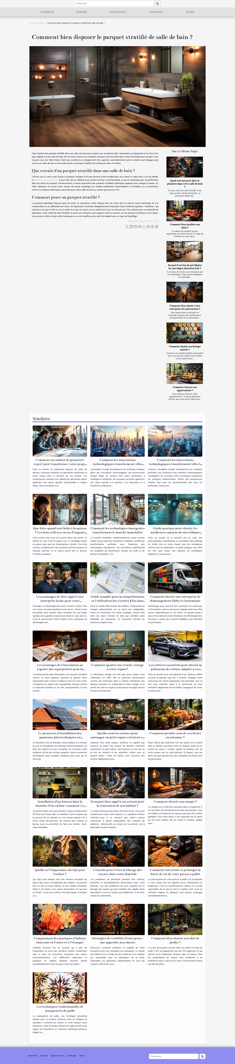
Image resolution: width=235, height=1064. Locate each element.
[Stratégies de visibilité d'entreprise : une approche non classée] (117, 919)
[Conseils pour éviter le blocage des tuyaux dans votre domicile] (117, 850)
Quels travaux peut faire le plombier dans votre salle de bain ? (185, 183)
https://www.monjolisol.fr (46, 180)
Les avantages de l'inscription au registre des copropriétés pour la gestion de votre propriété (60, 669)
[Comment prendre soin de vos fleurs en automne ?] (175, 714)
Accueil (32, 23)
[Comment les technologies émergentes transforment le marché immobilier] (117, 509)
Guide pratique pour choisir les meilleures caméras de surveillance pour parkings (175, 532)
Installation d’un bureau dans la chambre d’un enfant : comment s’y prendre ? (59, 806)
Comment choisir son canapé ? (175, 801)
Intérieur (47, 12)
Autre (190, 12)
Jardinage (156, 12)
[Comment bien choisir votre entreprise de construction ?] (184, 292)
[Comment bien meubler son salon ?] (184, 210)
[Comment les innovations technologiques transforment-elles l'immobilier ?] (117, 440)
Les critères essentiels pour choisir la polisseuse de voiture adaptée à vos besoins (175, 669)
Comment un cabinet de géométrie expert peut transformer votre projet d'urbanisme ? (60, 464)
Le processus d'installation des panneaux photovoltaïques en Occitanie (59, 737)
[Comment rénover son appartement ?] (184, 373)
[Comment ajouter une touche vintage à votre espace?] (117, 645)
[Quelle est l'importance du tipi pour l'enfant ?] (60, 850)
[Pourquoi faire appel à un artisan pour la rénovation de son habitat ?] (117, 782)
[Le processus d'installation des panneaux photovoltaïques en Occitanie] (60, 714)
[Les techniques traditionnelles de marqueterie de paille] (60, 987)
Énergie (81, 12)
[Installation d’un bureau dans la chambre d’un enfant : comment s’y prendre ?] (60, 782)
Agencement (118, 12)
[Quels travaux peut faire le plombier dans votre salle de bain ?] (184, 167)
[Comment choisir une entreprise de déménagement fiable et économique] (175, 577)
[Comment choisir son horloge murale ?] (184, 332)
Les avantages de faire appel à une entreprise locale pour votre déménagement (60, 601)
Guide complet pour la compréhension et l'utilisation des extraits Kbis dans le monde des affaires (117, 601)
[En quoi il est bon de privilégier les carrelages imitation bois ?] (184, 251)
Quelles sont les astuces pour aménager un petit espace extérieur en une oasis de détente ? (117, 737)
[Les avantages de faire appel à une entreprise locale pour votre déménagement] (60, 577)
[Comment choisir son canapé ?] (175, 782)
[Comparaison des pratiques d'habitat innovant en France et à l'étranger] (60, 919)
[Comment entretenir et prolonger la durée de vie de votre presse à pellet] (175, 850)
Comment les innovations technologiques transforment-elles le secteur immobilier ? (175, 464)
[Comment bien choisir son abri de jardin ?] (175, 919)
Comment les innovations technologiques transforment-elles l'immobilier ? (117, 464)
